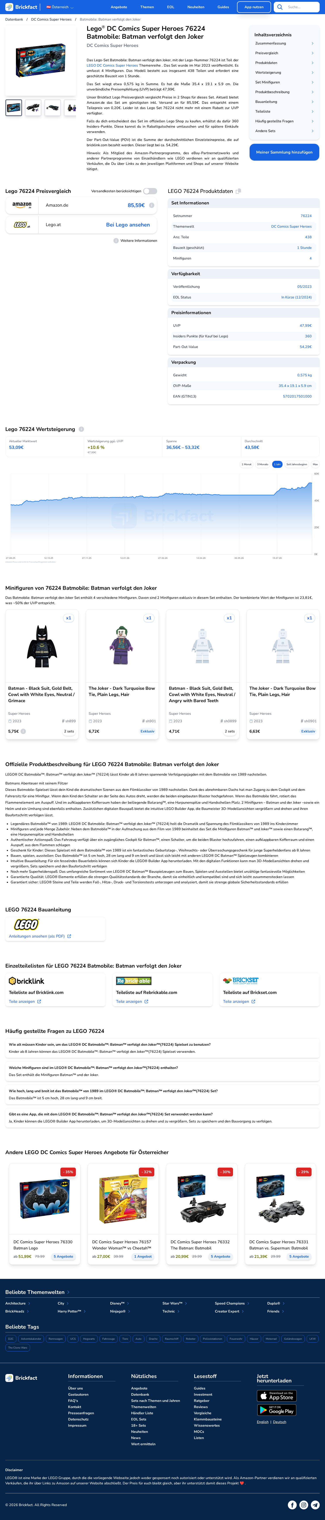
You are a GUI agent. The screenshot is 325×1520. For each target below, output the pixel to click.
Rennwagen (56, 1339)
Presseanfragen (81, 1413)
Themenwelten (143, 1407)
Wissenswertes (207, 1425)
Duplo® (273, 1303)
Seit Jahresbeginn (297, 464)
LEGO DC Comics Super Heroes (112, 65)
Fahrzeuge (108, 1339)
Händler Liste (142, 1413)
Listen (199, 1437)
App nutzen (254, 7)
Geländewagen (293, 1339)
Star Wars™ (172, 1303)
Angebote (119, 7)
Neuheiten (195, 7)
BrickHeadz (14, 1311)
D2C (10, 1339)
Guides (223, 7)
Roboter (190, 1339)
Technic (168, 1311)
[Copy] (238, 191)
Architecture (15, 1303)
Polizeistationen (212, 1339)
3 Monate (262, 464)
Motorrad (271, 1339)
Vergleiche (202, 1413)
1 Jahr (277, 464)
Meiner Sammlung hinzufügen (284, 152)
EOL (170, 7)
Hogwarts (89, 1339)
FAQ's (73, 1400)
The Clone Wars (17, 1347)
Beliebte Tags (22, 1327)
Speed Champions (230, 1303)
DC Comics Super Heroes (291, 226)
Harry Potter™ (69, 1311)
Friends (273, 1311)
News (136, 1437)
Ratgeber (201, 1400)
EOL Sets (138, 1419)
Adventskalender (31, 1339)
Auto (138, 1339)
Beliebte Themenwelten (35, 1292)
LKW (313, 1339)
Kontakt (74, 1407)
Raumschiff (171, 1339)
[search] (280, 7)
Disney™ (117, 1303)
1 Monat (246, 464)
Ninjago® (118, 1311)
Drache (153, 1339)
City (61, 1303)
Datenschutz (78, 1419)
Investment (203, 1394)
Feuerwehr (236, 1339)
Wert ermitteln (143, 1444)
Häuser (254, 1339)
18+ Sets (138, 1425)
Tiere (125, 1339)
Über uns (75, 1388)
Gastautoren (78, 1394)
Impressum (77, 1425)
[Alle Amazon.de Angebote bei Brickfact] (22, 205)
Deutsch (279, 1422)
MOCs (199, 1431)
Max (315, 464)
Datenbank (140, 1394)
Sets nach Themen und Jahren (155, 1400)
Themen (147, 7)
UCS (73, 1339)
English (263, 1422)
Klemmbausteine (208, 1419)
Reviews (201, 1407)
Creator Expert (227, 1311)
